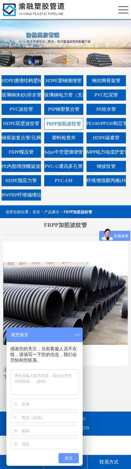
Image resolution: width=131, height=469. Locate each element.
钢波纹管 (106, 166)
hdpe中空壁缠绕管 (64, 152)
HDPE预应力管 (21, 180)
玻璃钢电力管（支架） (64, 94)
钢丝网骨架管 (106, 80)
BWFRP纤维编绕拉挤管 (21, 194)
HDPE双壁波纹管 (21, 123)
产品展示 (51, 212)
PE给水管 (106, 109)
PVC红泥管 (106, 94)
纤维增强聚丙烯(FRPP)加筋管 (106, 180)
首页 (36, 212)
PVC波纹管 (21, 109)
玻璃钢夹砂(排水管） (21, 94)
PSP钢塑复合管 (63, 109)
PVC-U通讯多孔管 (64, 166)
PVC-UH (63, 180)
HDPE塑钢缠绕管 (63, 80)
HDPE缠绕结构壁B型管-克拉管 (21, 80)
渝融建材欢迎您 (31, 9)
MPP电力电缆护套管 (106, 152)
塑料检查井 (64, 137)
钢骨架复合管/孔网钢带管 (21, 137)
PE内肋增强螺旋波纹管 (21, 166)
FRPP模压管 (21, 152)
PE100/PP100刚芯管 (106, 123)
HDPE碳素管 (106, 137)
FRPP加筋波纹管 (63, 123)
